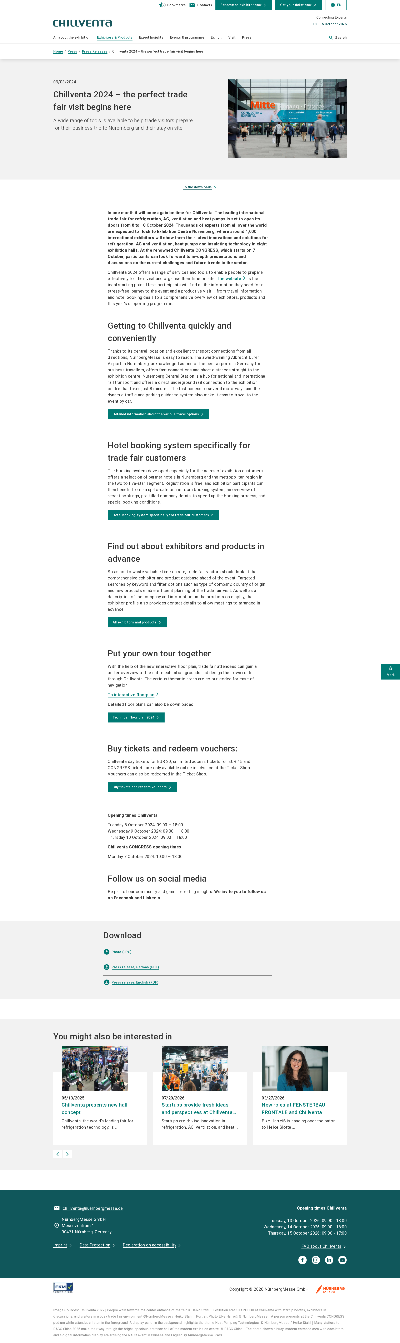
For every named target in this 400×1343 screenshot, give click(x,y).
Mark (391, 671)
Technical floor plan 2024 (133, 717)
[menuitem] (75, 38)
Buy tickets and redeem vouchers (140, 787)
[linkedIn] (329, 1260)
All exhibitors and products (134, 622)
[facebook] (302, 1260)
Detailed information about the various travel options (156, 414)
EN (335, 5)
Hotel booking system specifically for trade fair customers (161, 515)
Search (338, 37)
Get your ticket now (296, 5)
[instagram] (316, 1260)
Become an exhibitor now (241, 5)
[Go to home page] (87, 16)
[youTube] (342, 1260)
